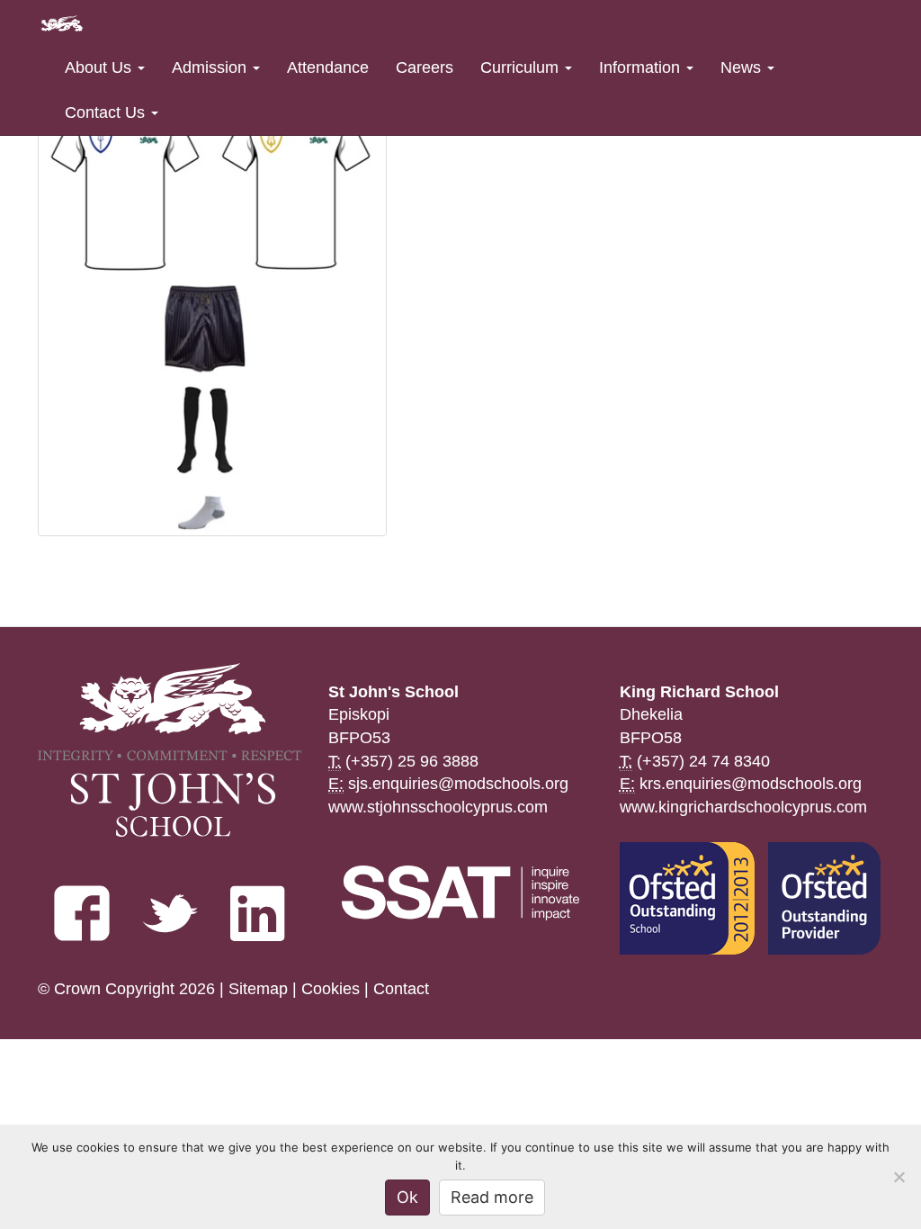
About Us (100, 67)
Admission (211, 67)
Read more (492, 1197)
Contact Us (107, 112)
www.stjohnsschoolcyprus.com (438, 807)
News (742, 67)
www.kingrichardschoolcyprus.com (743, 807)
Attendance (328, 67)
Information (641, 67)
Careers (424, 67)
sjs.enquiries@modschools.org (458, 784)
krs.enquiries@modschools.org (750, 784)
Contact (401, 989)
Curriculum (521, 67)
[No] (899, 1177)
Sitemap (258, 989)
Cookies (330, 989)
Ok (407, 1197)
